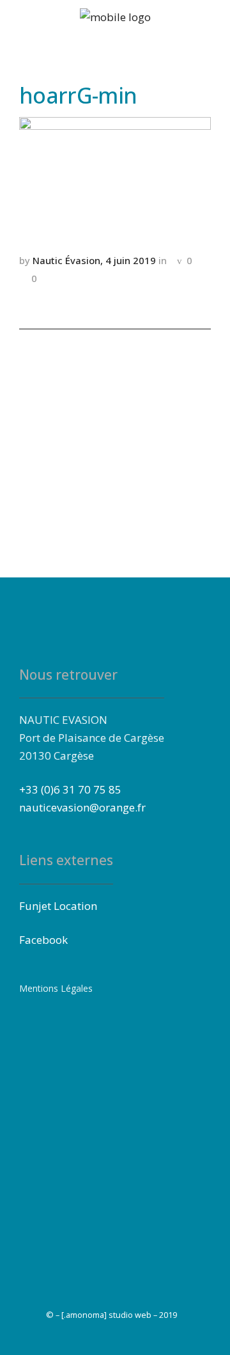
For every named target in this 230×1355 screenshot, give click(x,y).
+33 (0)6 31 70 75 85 (70, 789)
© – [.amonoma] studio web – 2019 (111, 1314)
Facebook (43, 939)
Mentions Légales (56, 988)
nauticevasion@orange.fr (82, 807)
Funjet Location (58, 905)
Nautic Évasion (66, 260)
